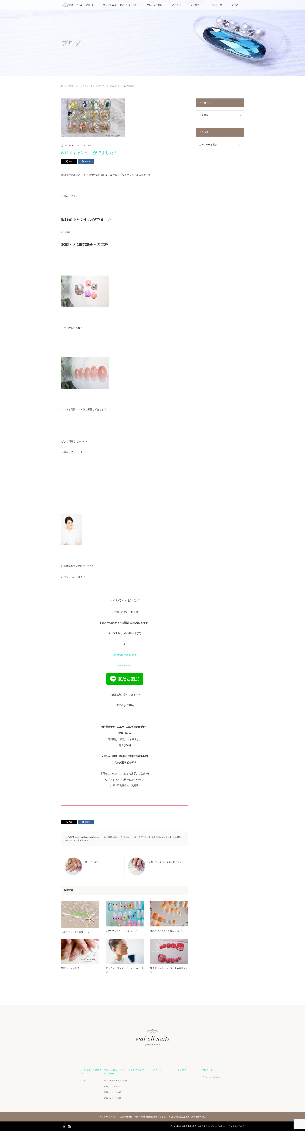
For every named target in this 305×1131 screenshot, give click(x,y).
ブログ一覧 (216, 4)
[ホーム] (62, 82)
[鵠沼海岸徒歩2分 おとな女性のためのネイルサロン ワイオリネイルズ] (152, 1053)
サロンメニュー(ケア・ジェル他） (120, 4)
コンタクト (195, 4)
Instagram (63, 1125)
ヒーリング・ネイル (112, 1086)
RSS (69, 1125)
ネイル (126, 837)
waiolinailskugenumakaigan (87, 837)
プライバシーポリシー (211, 1077)
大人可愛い (177, 837)
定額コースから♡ (70, 968)
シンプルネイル (143, 837)
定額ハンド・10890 (112, 1098)
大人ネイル (166, 837)
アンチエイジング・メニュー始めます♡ (124, 970)
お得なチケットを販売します (75, 932)
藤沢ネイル (70, 840)
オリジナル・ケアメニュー (115, 1081)
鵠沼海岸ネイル (82, 840)
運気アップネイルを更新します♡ (166, 930)
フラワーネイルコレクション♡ (121, 930)
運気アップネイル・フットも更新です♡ (169, 970)
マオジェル (156, 837)
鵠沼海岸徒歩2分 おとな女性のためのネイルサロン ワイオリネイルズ (213, 1126)
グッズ (235, 4)
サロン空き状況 (154, 4)
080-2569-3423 (124, 665)
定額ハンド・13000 (112, 1092)
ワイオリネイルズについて (80, 4)
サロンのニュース (85, 145)
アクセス (176, 4)
